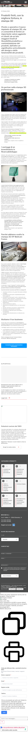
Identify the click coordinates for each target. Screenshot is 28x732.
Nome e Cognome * (6, 553)
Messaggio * (5, 565)
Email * (3, 558)
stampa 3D (5, 74)
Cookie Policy (20, 589)
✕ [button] (0, 593)
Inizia (4, 712)
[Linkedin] (14, 525)
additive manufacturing (6, 127)
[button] (14, 598)
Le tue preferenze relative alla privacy (13, 727)
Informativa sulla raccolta (9, 730)
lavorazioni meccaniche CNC (11, 199)
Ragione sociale (5, 687)
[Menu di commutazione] (25, 2)
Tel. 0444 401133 (6, 520)
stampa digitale (10, 200)
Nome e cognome (6, 675)
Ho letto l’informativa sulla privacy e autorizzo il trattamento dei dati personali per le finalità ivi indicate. (14, 569)
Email (3, 681)
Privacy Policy (12, 589)
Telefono (3, 693)
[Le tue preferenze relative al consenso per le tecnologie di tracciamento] (25, 729)
